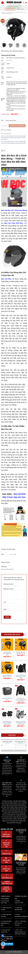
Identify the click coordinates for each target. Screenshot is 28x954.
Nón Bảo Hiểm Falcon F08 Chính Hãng (7, 653)
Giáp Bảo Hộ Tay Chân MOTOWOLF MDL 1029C (7, 723)
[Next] (24, 29)
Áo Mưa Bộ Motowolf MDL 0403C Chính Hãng (21, 676)
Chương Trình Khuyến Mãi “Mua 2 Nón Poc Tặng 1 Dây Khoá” (21, 831)
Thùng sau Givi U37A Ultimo (7, 699)
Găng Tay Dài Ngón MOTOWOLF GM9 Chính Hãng (21, 723)
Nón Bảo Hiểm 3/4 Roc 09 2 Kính (11, 141)
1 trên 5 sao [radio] (4, 586)
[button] (2, 2)
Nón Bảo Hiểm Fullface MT (17, 821)
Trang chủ (3, 12)
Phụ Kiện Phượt (8, 817)
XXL (15, 554)
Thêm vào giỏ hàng (17, 125)
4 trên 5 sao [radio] (13, 586)
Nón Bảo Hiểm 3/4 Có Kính (21, 12)
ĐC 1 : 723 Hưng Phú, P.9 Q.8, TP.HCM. (20, 923)
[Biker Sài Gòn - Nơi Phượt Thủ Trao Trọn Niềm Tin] (14, 3)
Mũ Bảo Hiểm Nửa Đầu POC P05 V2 (7, 676)
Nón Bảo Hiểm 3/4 (15, 809)
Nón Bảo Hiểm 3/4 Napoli (14, 822)
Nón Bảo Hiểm (11, 12)
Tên (5, 602)
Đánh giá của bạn (9, 584)
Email (5, 609)
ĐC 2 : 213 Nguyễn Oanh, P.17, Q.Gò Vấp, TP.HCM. (20, 932)
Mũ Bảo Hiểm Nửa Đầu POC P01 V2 (20, 652)
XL (13, 554)
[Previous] (3, 29)
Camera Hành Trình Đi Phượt (11, 813)
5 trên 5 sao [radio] (18, 586)
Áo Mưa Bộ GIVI (10, 815)
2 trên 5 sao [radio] (6, 586)
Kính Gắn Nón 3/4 (18, 817)
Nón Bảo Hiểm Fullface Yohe (13, 803)
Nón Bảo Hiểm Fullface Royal (9, 807)
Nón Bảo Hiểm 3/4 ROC (7, 13)
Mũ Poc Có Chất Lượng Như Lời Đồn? (21, 864)
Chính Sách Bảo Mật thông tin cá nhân (6, 923)
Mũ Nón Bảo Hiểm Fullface (18, 805)
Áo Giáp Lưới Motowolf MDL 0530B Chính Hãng (21, 700)
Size (2, 120)
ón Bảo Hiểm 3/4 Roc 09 (20, 143)
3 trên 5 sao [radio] (9, 586)
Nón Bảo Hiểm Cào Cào (19, 811)
